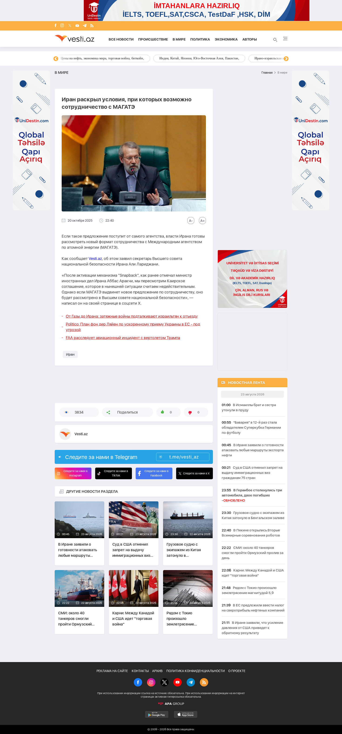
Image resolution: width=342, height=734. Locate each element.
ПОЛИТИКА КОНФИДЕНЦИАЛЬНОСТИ (195, 671)
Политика (200, 39)
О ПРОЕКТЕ (236, 671)
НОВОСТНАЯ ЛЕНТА (246, 383)
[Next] (286, 59)
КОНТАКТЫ (140, 671)
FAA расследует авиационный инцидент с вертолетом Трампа (123, 337)
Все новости (121, 39)
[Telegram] (85, 26)
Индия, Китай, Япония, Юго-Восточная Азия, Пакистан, (199, 58)
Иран (70, 354)
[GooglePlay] (156, 714)
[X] (164, 682)
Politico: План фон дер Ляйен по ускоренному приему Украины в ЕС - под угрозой (133, 327)
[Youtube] (77, 26)
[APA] (171, 704)
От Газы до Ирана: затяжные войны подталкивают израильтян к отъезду (132, 316)
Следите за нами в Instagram (75, 473)
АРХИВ (157, 671)
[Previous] (56, 59)
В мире (179, 39)
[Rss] (92, 26)
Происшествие (153, 39)
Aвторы (249, 39)
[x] (70, 26)
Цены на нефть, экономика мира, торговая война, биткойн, (102, 58)
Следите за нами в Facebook (156, 473)
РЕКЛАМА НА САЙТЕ (112, 671)
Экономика (226, 39)
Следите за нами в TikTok (116, 473)
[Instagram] (62, 26)
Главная (267, 72)
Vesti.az (95, 258)
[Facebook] (56, 26)
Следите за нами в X (196, 473)
